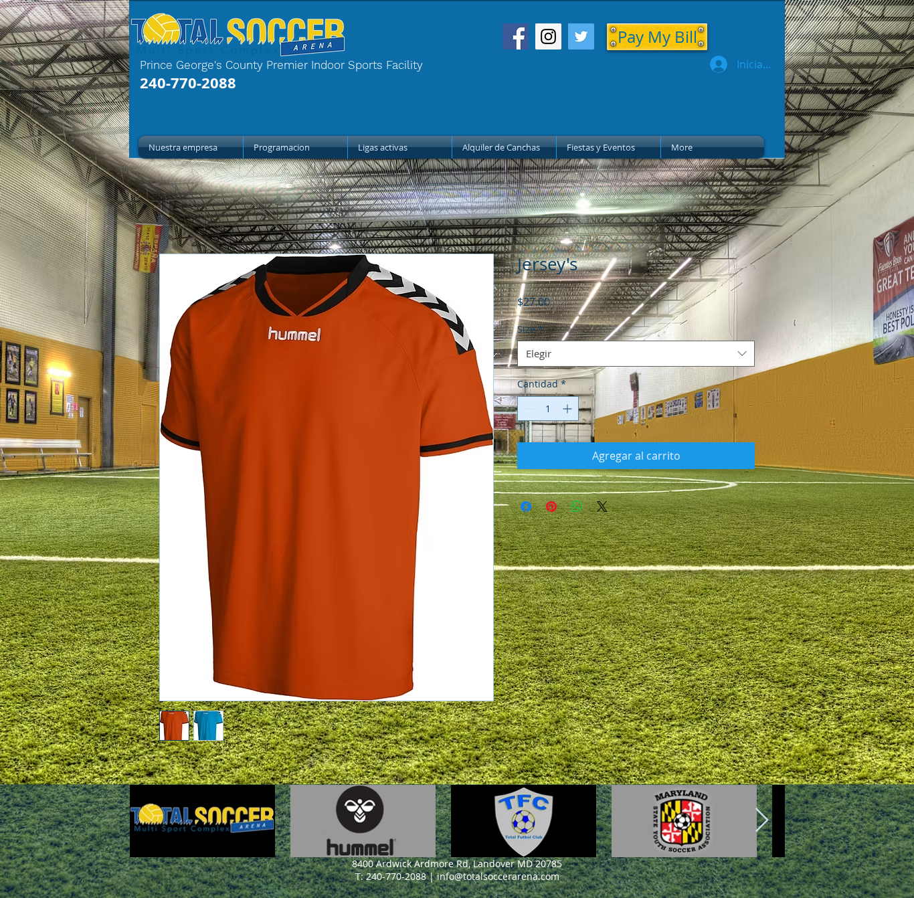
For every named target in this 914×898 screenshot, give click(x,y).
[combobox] (636, 354)
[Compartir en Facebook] (526, 507)
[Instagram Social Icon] (548, 36)
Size (530, 329)
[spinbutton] (548, 408)
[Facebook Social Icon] (515, 36)
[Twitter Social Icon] (581, 36)
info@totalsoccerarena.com (498, 876)
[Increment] (568, 408)
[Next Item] (761, 821)
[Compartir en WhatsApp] (577, 507)
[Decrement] (527, 408)
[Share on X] (602, 507)
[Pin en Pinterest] (551, 507)
